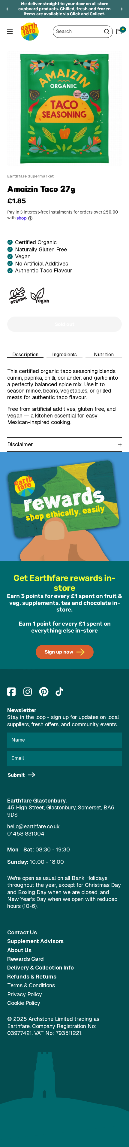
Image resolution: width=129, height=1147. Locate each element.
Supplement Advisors (35, 941)
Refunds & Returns (31, 976)
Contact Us (22, 932)
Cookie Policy (23, 1003)
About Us (19, 950)
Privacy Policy (24, 994)
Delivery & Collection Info (40, 967)
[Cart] (119, 31)
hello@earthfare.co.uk (33, 826)
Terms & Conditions (31, 985)
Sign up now (59, 652)
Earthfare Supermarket (30, 176)
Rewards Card (25, 958)
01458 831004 (25, 833)
